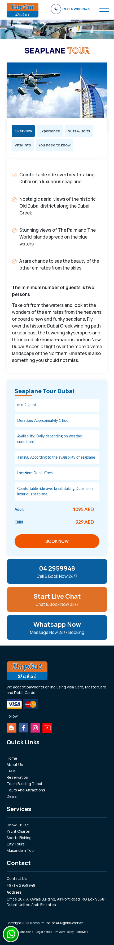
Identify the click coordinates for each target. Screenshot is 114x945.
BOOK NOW (57, 541)
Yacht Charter (19, 831)
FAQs (11, 770)
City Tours (16, 844)
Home (12, 758)
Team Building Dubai (24, 783)
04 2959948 (57, 571)
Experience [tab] (50, 130)
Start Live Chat (57, 599)
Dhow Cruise (18, 824)
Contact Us (17, 878)
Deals (12, 796)
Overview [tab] (23, 130)
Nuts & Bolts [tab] (79, 130)
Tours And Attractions (26, 789)
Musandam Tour (21, 850)
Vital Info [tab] (23, 144)
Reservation (17, 777)
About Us (15, 764)
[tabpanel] (57, 265)
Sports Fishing (19, 837)
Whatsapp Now (57, 627)
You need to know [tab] (54, 144)
